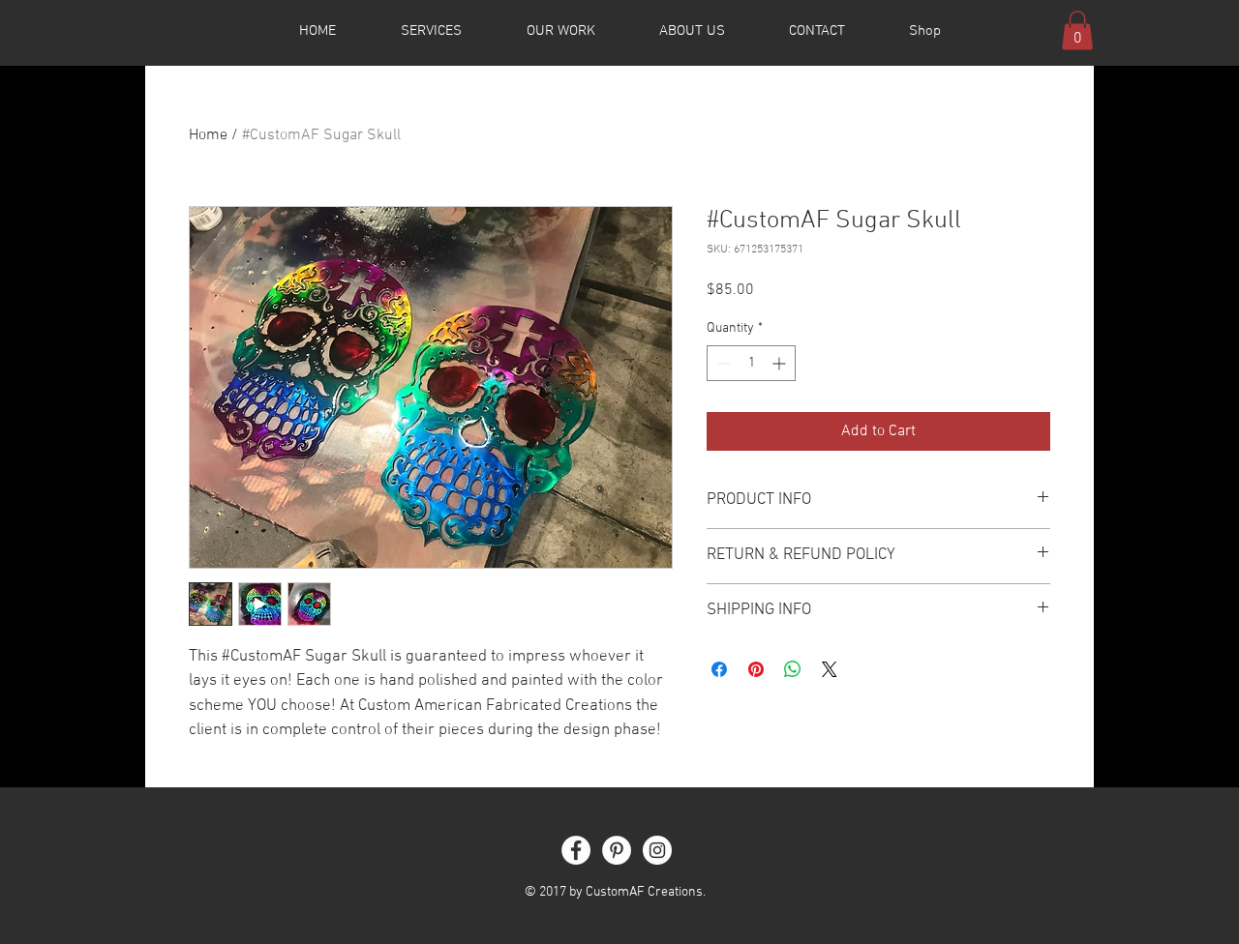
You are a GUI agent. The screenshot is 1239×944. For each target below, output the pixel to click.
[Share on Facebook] (719, 669)
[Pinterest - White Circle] (616, 850)
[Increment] (781, 363)
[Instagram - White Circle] (657, 850)
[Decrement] (722, 363)
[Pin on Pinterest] (756, 669)
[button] (1077, 30)
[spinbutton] (751, 363)
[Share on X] (829, 669)
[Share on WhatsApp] (792, 669)
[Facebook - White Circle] (575, 850)
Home (208, 135)
